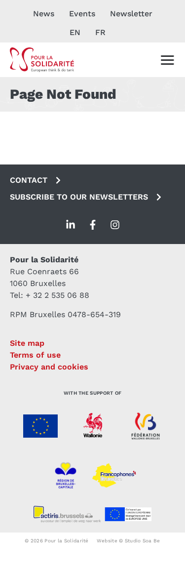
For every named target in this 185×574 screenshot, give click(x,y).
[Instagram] (115, 225)
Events (82, 13)
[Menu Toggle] (167, 60)
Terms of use (35, 355)
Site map (27, 343)
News (43, 13)
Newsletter (131, 13)
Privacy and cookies (49, 366)
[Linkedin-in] (70, 225)
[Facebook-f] (93, 225)
